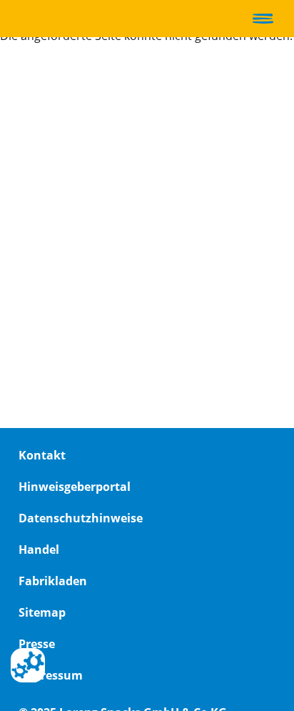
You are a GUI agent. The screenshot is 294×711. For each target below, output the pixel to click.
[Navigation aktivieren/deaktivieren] (262, 19)
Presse (37, 644)
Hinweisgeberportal (75, 486)
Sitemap (42, 612)
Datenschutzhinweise (81, 518)
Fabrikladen (53, 581)
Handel (39, 549)
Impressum (51, 675)
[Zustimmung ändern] (28, 665)
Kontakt (42, 455)
